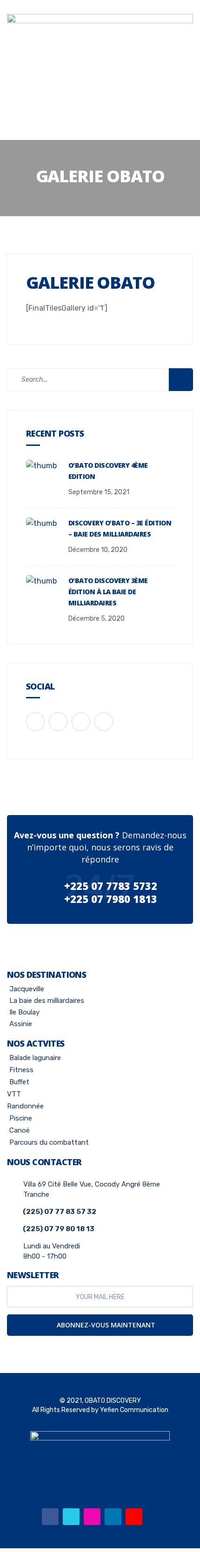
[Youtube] (134, 1516)
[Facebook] (50, 1516)
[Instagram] (92, 1516)
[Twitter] (71, 1516)
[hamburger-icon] (99, 100)
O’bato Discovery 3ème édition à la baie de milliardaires (108, 591)
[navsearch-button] (100, 125)
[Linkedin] (113, 1516)
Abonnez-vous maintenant (105, 1324)
